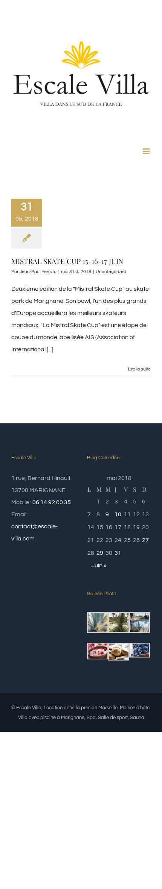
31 (118, 553)
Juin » (99, 565)
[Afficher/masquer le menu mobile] (147, 151)
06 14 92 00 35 (51, 502)
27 (145, 540)
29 (99, 553)
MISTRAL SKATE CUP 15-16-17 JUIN (67, 261)
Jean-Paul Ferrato (38, 271)
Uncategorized (111, 271)
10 (118, 514)
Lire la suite (139, 369)
